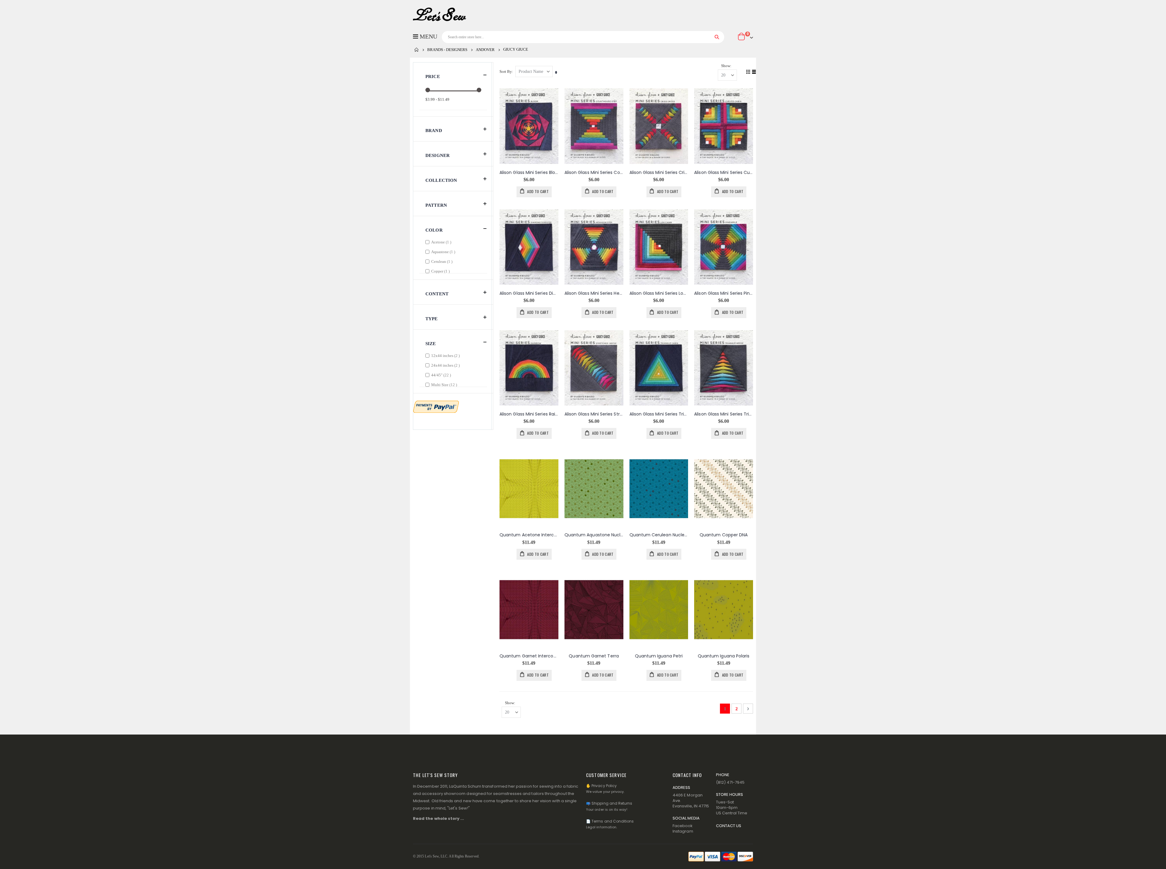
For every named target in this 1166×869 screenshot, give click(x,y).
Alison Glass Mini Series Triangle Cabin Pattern (658, 414)
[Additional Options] (436, 406)
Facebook (683, 826)
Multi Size (445, 384)
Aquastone (444, 251)
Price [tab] (432, 76)
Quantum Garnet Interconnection (528, 656)
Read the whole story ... (438, 818)
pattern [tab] (436, 205)
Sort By (505, 71)
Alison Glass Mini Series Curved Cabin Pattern (723, 172)
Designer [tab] (437, 155)
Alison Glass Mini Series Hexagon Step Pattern (593, 293)
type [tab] (431, 318)
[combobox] (583, 37)
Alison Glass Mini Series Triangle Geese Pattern (723, 414)
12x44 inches (446, 355)
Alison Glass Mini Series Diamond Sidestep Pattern (528, 293)
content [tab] (436, 293)
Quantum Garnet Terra (594, 656)
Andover (485, 50)
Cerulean (442, 261)
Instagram (683, 831)
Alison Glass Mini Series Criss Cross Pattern (658, 172)
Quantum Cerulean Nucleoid (658, 535)
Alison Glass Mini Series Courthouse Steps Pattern (593, 172)
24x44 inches (446, 365)
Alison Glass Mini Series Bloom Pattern (528, 172)
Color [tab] (434, 230)
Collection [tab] (441, 180)
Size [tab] (430, 343)
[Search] (717, 37)
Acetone (442, 241)
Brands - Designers (447, 50)
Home (416, 49)
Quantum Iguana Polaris (724, 656)
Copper (441, 271)
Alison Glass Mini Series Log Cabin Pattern (658, 293)
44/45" (441, 374)
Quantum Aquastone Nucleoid (593, 535)
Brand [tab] (433, 130)
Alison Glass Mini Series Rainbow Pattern (528, 414)
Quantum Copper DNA (724, 535)
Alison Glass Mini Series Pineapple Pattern (723, 293)
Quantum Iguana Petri (659, 656)
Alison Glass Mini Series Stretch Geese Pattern (593, 414)
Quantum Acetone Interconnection (528, 535)
